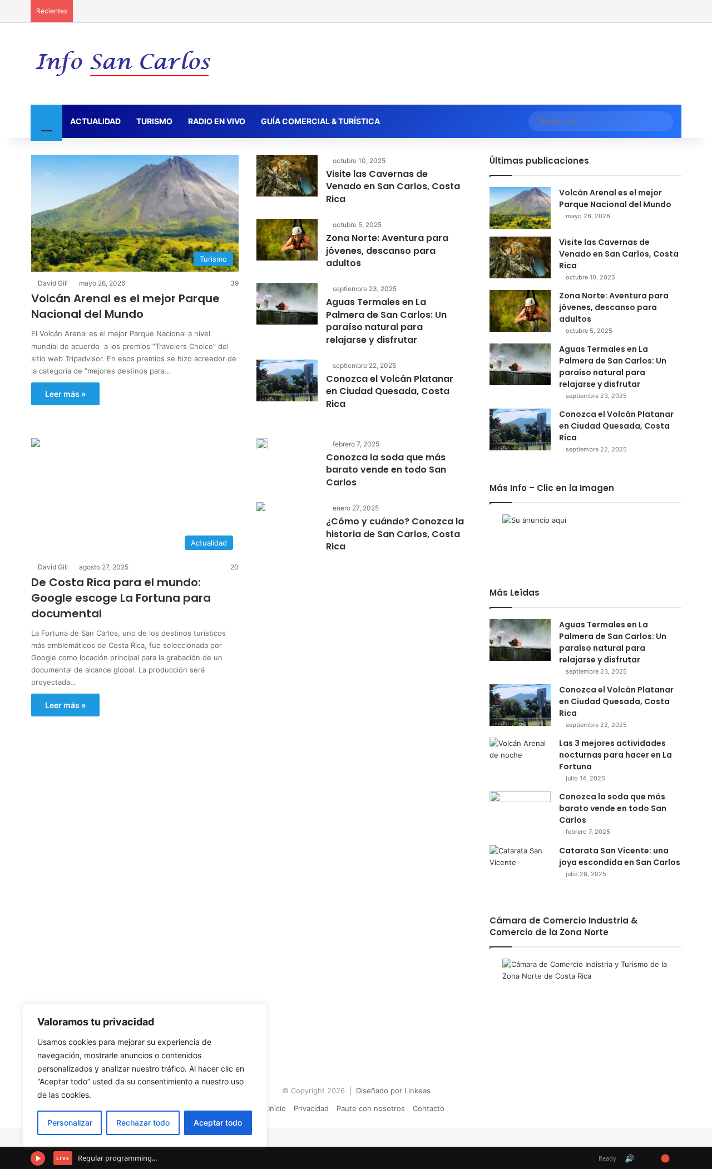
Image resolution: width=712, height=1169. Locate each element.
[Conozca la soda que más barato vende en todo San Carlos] (262, 443)
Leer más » (65, 394)
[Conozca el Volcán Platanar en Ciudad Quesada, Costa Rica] (287, 380)
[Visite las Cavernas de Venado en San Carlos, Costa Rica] (287, 176)
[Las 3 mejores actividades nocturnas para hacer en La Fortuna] (520, 758)
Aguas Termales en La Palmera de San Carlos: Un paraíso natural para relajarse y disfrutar (386, 321)
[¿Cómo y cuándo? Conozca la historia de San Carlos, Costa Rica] (260, 508)
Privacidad (311, 1108)
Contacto (428, 1108)
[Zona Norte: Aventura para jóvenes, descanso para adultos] (287, 240)
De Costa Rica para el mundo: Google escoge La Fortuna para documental (121, 597)
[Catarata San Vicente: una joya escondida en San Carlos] (520, 866)
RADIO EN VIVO (216, 121)
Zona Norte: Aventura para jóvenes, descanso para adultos (387, 250)
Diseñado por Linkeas (393, 1090)
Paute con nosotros (371, 1108)
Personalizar (69, 1122)
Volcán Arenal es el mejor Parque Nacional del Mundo (125, 306)
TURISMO (154, 121)
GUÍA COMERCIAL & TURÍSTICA (320, 121)
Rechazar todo (143, 1122)
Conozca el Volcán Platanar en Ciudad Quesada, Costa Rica (389, 391)
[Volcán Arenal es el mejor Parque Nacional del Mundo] (520, 208)
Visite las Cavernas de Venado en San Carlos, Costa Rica (393, 186)
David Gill (53, 283)
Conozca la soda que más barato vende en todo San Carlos (386, 470)
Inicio (277, 1108)
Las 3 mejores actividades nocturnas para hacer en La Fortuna (615, 755)
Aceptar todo (218, 1122)
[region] (144, 1075)
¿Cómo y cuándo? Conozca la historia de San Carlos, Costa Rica (395, 534)
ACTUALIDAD (95, 121)
